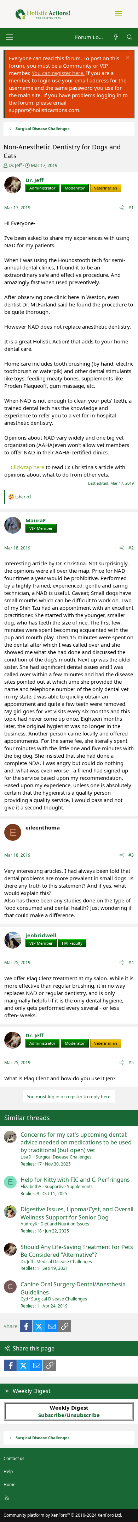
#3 (131, 855)
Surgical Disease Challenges (64, 1157)
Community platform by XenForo (63, 1515)
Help (8, 1471)
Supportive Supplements (69, 1186)
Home (10, 1484)
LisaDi (27, 1157)
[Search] (130, 37)
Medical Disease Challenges (64, 1262)
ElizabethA (31, 1186)
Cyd (24, 1299)
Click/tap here (27, 467)
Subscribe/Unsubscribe (69, 1414)
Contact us (14, 1458)
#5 (131, 1063)
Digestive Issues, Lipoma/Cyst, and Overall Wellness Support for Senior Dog (77, 1213)
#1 (131, 208)
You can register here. (58, 72)
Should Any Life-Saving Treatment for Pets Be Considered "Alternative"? (77, 1251)
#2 (131, 548)
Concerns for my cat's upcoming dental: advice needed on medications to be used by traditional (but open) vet (76, 1142)
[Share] (121, 208)
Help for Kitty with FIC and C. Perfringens (75, 1180)
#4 (131, 962)
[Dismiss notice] (127, 58)
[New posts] (115, 37)
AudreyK (29, 1224)
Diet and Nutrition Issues (64, 1224)
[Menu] (9, 37)
